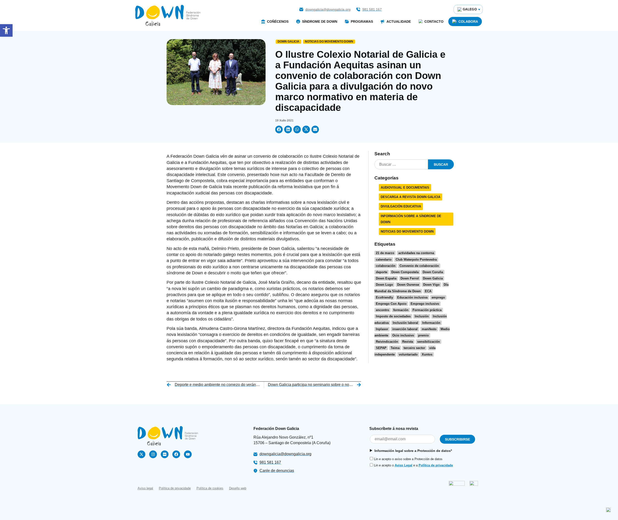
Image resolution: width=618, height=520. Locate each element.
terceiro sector (414, 348)
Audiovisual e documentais (405, 187)
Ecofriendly (384, 297)
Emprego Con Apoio (391, 304)
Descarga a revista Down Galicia (410, 197)
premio (423, 335)
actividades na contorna (416, 253)
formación (400, 310)
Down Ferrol (409, 278)
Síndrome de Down (319, 21)
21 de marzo (385, 253)
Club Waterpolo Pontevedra (416, 259)
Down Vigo (431, 284)
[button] (6, 30)
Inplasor (382, 329)
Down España (386, 278)
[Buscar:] (401, 164)
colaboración (385, 266)
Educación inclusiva (412, 297)
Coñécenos (277, 21)
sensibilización (428, 341)
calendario (384, 259)
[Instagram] (153, 454)
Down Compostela (405, 272)
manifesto (429, 329)
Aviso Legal (403, 465)
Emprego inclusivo (425, 304)
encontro (382, 310)
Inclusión (422, 316)
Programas (362, 21)
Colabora (468, 21)
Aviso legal (145, 488)
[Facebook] (176, 454)
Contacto (433, 21)
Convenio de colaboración (419, 266)
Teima (395, 348)
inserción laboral (405, 329)
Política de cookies (210, 488)
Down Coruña (433, 272)
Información (431, 323)
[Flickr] (165, 454)
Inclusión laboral (405, 323)
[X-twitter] (141, 454)
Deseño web (237, 488)
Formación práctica (427, 310)
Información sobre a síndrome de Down (411, 219)
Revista (407, 341)
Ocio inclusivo (403, 335)
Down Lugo (384, 284)
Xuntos (427, 354)
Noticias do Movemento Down (329, 41)
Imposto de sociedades (393, 316)
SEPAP (381, 348)
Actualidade (398, 21)
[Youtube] (188, 454)
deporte (381, 272)
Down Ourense (408, 284)
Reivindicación (387, 341)
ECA (428, 291)
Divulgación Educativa (401, 206)
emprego (438, 297)
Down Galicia (288, 41)
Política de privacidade (436, 465)
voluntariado (408, 354)
